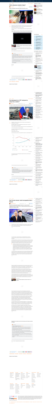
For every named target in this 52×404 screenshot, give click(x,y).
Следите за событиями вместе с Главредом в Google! (13, 79)
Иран (10, 81)
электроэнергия (20, 353)
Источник (12, 64)
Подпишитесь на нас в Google (31, 6)
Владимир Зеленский (18, 395)
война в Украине (11, 181)
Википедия (15, 62)
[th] (23, 79)
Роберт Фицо (24, 353)
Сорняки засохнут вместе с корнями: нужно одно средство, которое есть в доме (39, 39)
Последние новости (38, 51)
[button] (9, 1)
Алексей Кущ (12, 103)
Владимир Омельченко (13, 203)
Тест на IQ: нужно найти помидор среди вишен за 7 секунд (38, 45)
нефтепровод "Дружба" (29, 353)
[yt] (26, 79)
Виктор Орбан (16, 353)
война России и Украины (19, 181)
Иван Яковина (17, 81)
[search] (42, 1)
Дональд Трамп (13, 81)
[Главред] (12, 1)
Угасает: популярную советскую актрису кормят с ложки (39, 37)
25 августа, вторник (36, 142)
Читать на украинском (30, 3)
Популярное (36, 34)
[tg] (24, 79)
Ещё (41, 3)
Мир (38, 14)
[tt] (28, 79)
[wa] (22, 79)
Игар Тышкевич (12, 375)
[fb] (27, 79)
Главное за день (37, 3)
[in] (31, 79)
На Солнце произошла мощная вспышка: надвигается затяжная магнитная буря (38, 48)
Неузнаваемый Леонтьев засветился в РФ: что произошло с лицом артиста (39, 43)
